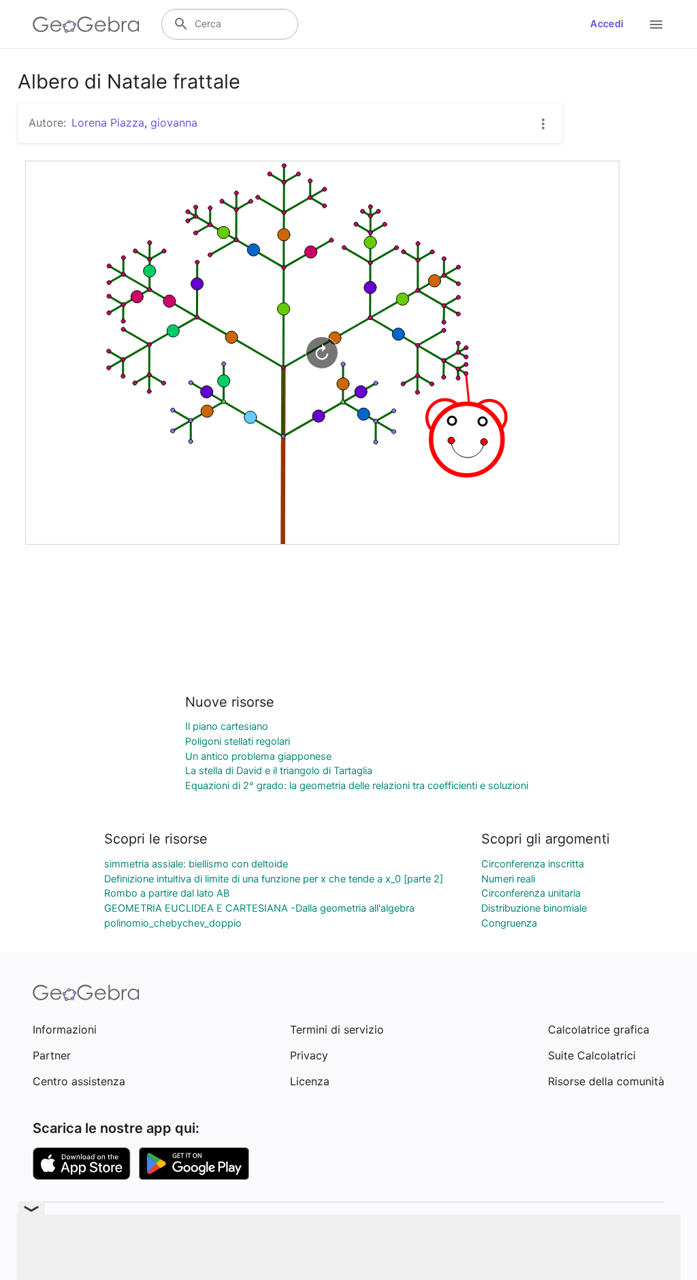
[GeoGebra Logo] (86, 24)
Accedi (606, 24)
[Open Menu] (656, 24)
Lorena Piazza (107, 122)
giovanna (173, 122)
